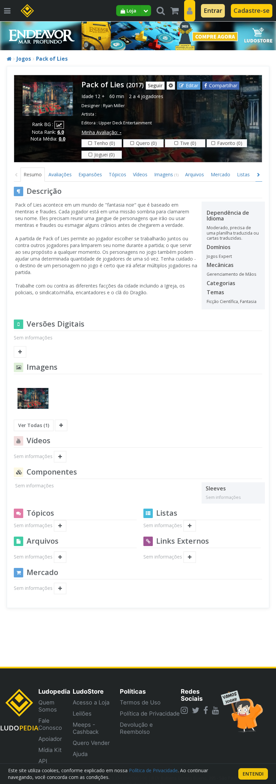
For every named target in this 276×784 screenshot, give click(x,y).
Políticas (133, 691)
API (42, 761)
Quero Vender (91, 743)
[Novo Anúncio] (60, 588)
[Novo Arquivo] (60, 557)
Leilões (82, 713)
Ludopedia (54, 691)
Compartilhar (223, 85)
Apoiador (50, 738)
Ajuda (80, 754)
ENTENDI (253, 774)
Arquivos (194, 174)
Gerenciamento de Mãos (231, 274)
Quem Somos (47, 706)
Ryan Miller (114, 106)
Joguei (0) (104, 154)
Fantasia (248, 301)
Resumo (33, 174)
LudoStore (88, 691)
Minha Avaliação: (101, 132)
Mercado (220, 174)
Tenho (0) (104, 143)
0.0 (62, 138)
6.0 (60, 132)
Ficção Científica (222, 301)
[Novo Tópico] (60, 526)
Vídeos (140, 174)
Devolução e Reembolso (136, 728)
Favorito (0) (229, 143)
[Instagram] (184, 710)
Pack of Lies (52, 58)
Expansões (90, 174)
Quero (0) (146, 143)
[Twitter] (195, 710)
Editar (192, 85)
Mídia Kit (50, 750)
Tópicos (117, 174)
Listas (243, 174)
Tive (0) (188, 143)
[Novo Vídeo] (60, 456)
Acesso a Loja (91, 702)
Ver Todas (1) (33, 425)
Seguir (155, 85)
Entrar (213, 10)
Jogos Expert (219, 256)
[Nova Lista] (189, 526)
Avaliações (60, 174)
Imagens (166, 174)
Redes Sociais (192, 695)
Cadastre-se (252, 10)
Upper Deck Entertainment (125, 123)
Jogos (23, 58)
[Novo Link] (189, 557)
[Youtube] (215, 710)
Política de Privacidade (150, 713)
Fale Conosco (50, 724)
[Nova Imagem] (61, 425)
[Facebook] (205, 710)
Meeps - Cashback (86, 728)
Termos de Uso (140, 702)
